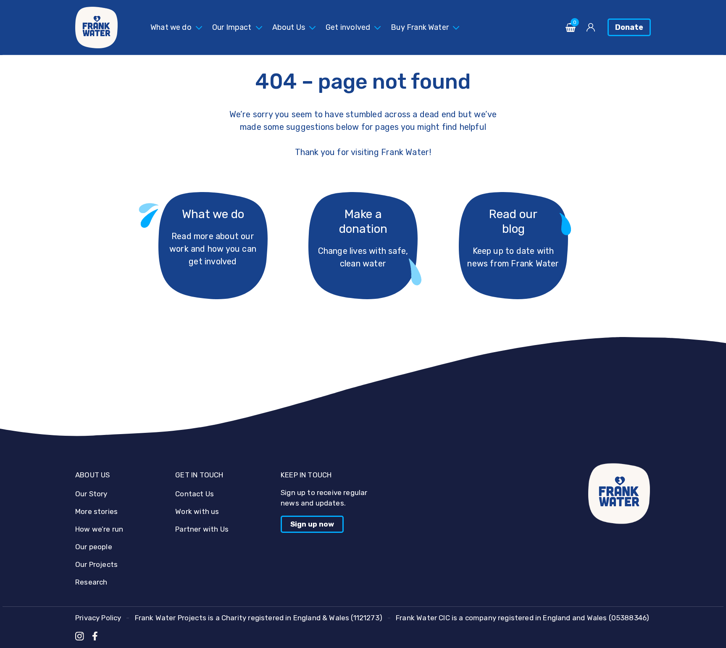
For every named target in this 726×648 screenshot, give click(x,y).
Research (91, 582)
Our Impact (232, 27)
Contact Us (194, 494)
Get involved (348, 27)
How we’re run (99, 529)
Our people (93, 547)
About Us (288, 27)
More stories (96, 511)
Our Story (91, 494)
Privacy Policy (98, 618)
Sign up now (312, 524)
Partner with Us (202, 529)
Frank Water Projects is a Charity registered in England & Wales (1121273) (258, 618)
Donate (629, 27)
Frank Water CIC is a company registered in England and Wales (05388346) (522, 618)
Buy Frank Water (420, 27)
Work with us (197, 511)
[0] (571, 29)
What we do (171, 27)
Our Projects (96, 564)
